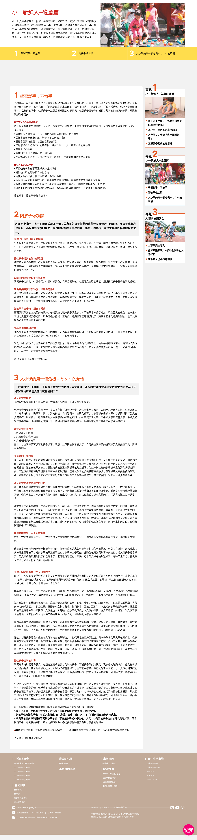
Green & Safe (153, 779)
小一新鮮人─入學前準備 (159, 94)
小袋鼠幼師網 (67, 769)
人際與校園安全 (154, 218)
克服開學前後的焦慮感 (160, 143)
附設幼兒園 (66, 758)
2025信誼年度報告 (22, 779)
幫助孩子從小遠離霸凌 (160, 259)
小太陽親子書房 (153, 767)
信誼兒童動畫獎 (109, 781)
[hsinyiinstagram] (182, 808)
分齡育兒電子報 (20, 798)
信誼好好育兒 (22, 812)
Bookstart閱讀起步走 (111, 773)
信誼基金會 (22, 758)
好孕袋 (17, 794)
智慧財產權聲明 (120, 807)
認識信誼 (94, 807)
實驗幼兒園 (63, 763)
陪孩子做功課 (155, 192)
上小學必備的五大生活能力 (162, 129)
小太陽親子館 (152, 763)
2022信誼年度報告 (22, 767)
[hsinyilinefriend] (172, 808)
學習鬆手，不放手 (157, 187)
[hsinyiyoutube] (177, 808)
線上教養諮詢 (19, 802)
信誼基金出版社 (109, 763)
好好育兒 (18, 790)
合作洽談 (106, 807)
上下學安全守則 (156, 245)
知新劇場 (150, 771)
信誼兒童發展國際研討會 (24, 763)
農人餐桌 (150, 775)
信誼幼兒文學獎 (109, 777)
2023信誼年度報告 (22, 771)
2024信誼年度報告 (22, 775)
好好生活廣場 (156, 758)
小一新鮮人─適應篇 (157, 160)
